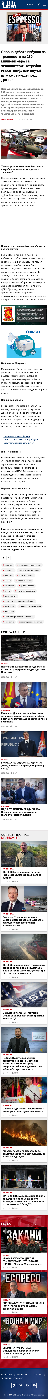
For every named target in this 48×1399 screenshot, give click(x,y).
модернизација (10, 596)
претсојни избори (27, 586)
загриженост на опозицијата (30, 565)
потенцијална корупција (26, 591)
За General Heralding (12, 1378)
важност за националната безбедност (19, 601)
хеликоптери (9, 606)
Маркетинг (23, 1374)
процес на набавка (24, 581)
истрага (8, 581)
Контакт (38, 1374)
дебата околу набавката (29, 570)
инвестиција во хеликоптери (31, 622)
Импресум (6, 1374)
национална (9, 622)
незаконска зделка (26, 575)
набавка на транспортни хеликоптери (19, 617)
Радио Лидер (9, 4)
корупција (8, 575)
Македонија (7, 119)
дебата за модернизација (31, 606)
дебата (7, 591)
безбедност (9, 570)
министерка (9, 612)
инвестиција (9, 586)
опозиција (8, 565)
